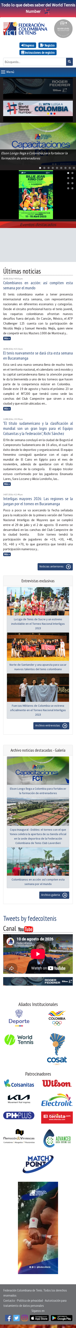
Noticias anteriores (51, 566)
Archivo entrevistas (48, 725)
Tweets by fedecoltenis (29, 918)
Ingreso (29, 45)
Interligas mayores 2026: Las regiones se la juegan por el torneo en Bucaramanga (38, 501)
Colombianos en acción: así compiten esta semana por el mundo (38, 285)
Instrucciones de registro (39, 52)
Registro (49, 45)
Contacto (9, 1300)
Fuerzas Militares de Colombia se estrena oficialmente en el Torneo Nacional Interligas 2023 (38, 710)
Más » (7, 338)
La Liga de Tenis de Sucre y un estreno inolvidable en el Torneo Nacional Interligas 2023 (38, 623)
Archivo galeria (51, 895)
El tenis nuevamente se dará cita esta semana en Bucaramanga (38, 355)
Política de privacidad (30, 1300)
